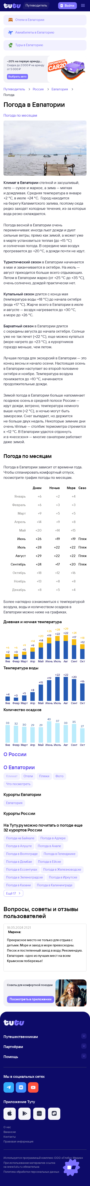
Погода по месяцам (20, 115)
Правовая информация (18, 1141)
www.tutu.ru (14, 1166)
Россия (38, 89)
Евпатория (60, 89)
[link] (17, 76)
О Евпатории (19, 767)
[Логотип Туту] (12, 6)
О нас (7, 1127)
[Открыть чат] (71, 1167)
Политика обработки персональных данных (31, 1171)
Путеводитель (14, 89)
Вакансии (9, 1132)
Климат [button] (11, 776)
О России (14, 754)
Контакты (9, 1136)
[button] (45, 20)
